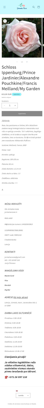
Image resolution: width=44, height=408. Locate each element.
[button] (4, 7)
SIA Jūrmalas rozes (18, 404)
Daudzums (5, 101)
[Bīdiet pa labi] (26, 61)
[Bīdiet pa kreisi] (17, 61)
